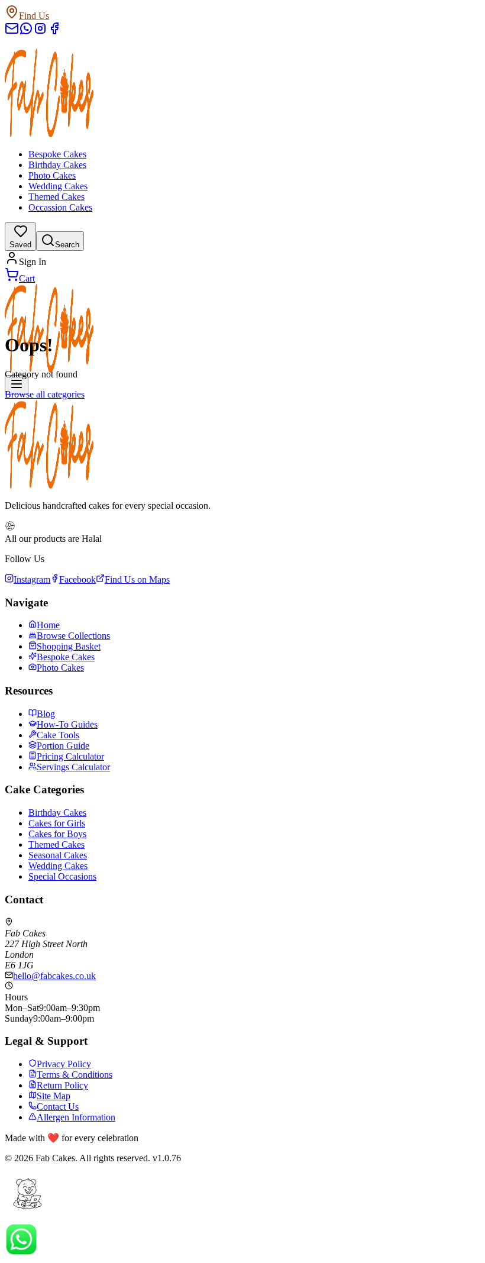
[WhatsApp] (26, 32)
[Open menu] (16, 385)
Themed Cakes (56, 197)
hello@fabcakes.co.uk (54, 976)
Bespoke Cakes (57, 154)
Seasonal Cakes (57, 855)
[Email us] (12, 32)
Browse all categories (45, 394)
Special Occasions (62, 876)
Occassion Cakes (60, 207)
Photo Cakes (52, 175)
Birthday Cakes (57, 165)
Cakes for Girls (56, 823)
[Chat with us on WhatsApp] (21, 1253)
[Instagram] (40, 32)
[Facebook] (54, 32)
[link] (242, 259)
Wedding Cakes (58, 186)
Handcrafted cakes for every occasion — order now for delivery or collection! (150, 57)
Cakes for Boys (57, 834)
